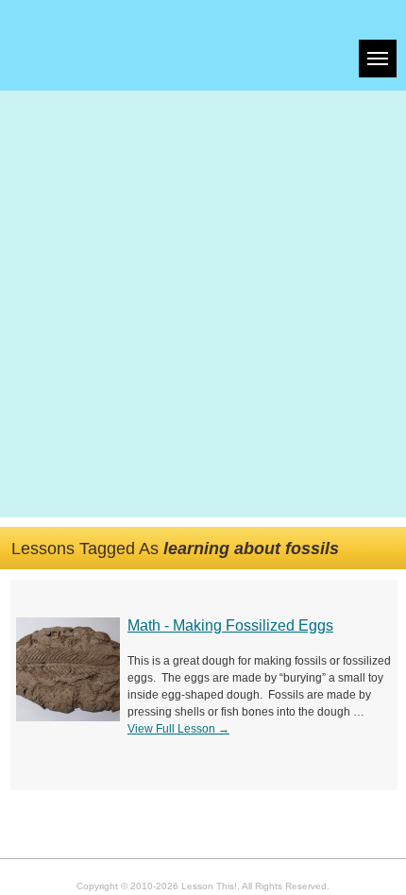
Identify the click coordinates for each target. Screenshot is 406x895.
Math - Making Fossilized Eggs (230, 625)
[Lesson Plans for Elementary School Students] (120, 45)
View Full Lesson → (178, 728)
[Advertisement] (203, 304)
